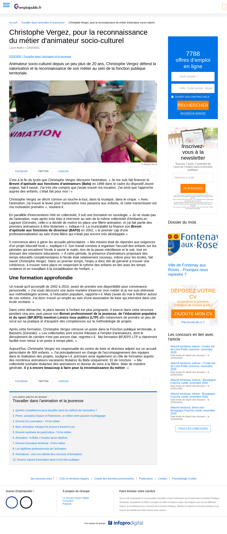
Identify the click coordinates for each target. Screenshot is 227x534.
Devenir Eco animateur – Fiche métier (37, 421)
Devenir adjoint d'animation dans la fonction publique (48, 459)
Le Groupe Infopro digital (76, 497)
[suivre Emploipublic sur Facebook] (12, 502)
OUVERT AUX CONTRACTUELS (192, 97)
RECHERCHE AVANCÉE (193, 113)
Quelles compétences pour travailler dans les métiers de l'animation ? (56, 410)
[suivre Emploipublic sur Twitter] (26, 502)
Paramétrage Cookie (184, 478)
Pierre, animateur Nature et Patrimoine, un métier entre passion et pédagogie (60, 415)
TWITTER (43, 171)
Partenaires (146, 478)
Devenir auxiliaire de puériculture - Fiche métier (43, 432)
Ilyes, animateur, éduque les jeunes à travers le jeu (45, 426)
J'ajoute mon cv (193, 313)
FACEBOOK (21, 171)
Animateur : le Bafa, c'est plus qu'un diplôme (41, 437)
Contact (162, 478)
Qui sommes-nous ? (42, 478)
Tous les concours (193, 428)
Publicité (67, 503)
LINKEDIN (63, 171)
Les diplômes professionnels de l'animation (40, 448)
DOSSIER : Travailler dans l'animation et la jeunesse (40, 56)
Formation (68, 500)
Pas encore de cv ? (193, 322)
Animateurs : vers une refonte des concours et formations (48, 454)
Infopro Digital (203, 202)
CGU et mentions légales (74, 478)
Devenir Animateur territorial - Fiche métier (40, 443)
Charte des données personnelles (199, 207)
